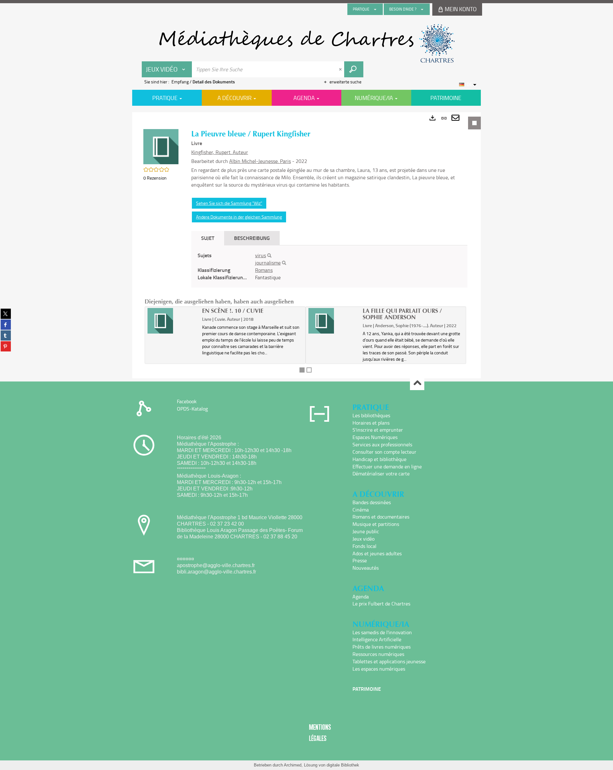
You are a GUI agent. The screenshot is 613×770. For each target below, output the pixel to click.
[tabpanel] (306, 245)
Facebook (187, 401)
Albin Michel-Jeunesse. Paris (260, 161)
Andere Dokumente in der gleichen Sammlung (239, 217)
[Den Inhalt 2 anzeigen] (309, 370)
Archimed (292, 765)
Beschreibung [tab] (252, 238)
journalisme (268, 262)
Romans (264, 269)
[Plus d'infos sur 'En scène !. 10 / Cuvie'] (172, 321)
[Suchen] (269, 255)
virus (260, 255)
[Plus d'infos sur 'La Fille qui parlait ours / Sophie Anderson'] (333, 321)
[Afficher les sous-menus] (375, 9)
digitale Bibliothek (343, 765)
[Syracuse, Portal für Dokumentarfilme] (306, 43)
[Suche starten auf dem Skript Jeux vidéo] (353, 69)
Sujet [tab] (207, 238)
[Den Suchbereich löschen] (340, 69)
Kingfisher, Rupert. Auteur (219, 152)
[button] (160, 146)
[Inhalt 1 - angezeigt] (302, 370)
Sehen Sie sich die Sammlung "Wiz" (229, 203)
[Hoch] (417, 383)
